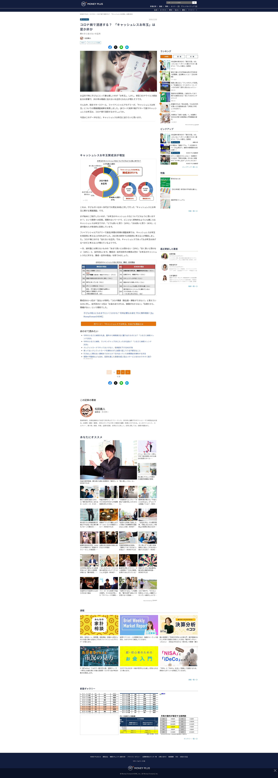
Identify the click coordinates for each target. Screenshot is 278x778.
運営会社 (105, 757)
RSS (177, 757)
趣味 (183, 10)
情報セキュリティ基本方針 (117, 757)
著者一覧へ (192, 286)
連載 (160, 6)
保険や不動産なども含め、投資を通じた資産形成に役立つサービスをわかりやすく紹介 (117, 356)
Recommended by (147, 600)
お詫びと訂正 (184, 757)
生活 (155, 10)
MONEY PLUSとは (95, 757)
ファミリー (192, 10)
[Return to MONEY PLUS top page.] (92, 4)
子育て (83, 43)
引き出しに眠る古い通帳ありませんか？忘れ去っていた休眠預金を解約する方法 (115, 353)
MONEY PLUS (84, 14)
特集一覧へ (192, 211)
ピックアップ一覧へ (189, 167)
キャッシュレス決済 (94, 43)
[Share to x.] (115, 47)
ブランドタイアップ (189, 6)
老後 (170, 10)
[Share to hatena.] (127, 47)
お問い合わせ (162, 757)
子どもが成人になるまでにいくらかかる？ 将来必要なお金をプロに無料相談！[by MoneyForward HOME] (118, 315)
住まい (177, 10)
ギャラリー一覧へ (190, 739)
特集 (166, 6)
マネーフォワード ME (139, 761)
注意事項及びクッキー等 (149, 757)
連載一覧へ (192, 679)
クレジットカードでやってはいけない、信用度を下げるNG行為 (108, 347)
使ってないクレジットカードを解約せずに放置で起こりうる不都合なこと (112, 350)
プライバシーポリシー (133, 757)
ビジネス (163, 10)
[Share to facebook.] (110, 47)
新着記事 (153, 6)
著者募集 (171, 757)
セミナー (175, 6)
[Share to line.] (121, 47)
